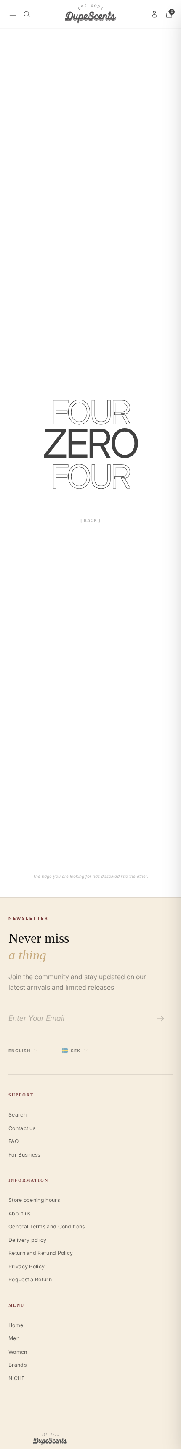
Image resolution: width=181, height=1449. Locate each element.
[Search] (27, 14)
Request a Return (30, 1279)
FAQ (13, 1141)
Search (17, 1115)
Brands (17, 1365)
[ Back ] (90, 520)
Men (13, 1338)
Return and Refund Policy (40, 1253)
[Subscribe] (159, 1018)
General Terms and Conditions (46, 1226)
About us (19, 1213)
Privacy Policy (26, 1266)
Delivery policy (27, 1240)
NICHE (16, 1378)
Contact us (21, 1128)
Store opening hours (34, 1200)
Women (17, 1352)
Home (15, 1325)
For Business (24, 1154)
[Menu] (12, 14)
